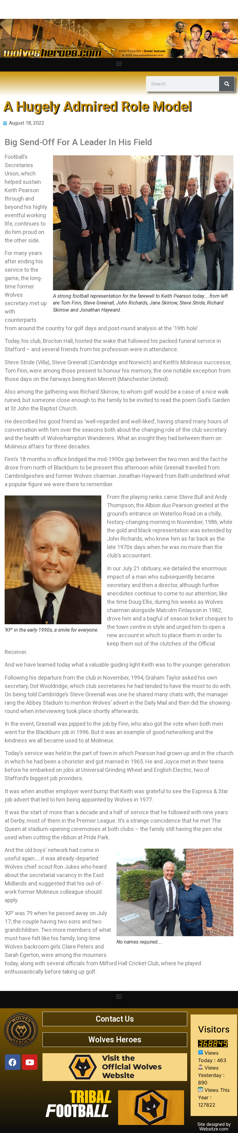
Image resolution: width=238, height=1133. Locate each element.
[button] (119, 63)
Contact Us (115, 1018)
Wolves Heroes (114, 1039)
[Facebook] (12, 1062)
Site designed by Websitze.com (214, 1127)
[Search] (227, 83)
